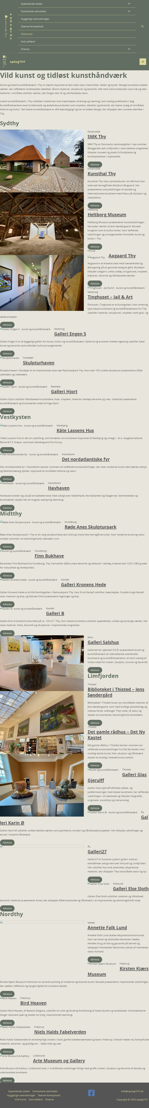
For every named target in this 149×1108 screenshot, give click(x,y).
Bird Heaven (33, 1003)
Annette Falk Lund (107, 927)
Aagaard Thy (122, 256)
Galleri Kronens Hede (83, 584)
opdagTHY (11, 26)
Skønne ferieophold (32, 26)
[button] (142, 26)
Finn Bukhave (49, 556)
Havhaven (59, 488)
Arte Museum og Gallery (59, 1061)
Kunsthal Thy (102, 174)
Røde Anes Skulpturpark (90, 527)
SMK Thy (97, 136)
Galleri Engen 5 (70, 334)
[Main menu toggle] (143, 61)
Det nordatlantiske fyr (86, 459)
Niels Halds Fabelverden (60, 1032)
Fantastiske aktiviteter (33, 11)
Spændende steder (32, 3)
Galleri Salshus (103, 642)
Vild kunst (26, 34)
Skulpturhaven (38, 363)
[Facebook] (91, 1093)
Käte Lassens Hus (75, 430)
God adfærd (28, 41)
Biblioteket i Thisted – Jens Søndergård (116, 692)
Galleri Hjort (64, 391)
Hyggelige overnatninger (35, 18)
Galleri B (55, 613)
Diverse (25, 49)
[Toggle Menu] (128, 3)
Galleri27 (97, 851)
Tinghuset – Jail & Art (110, 297)
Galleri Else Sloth (131, 889)
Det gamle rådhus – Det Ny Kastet (116, 734)
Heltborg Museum (107, 214)
